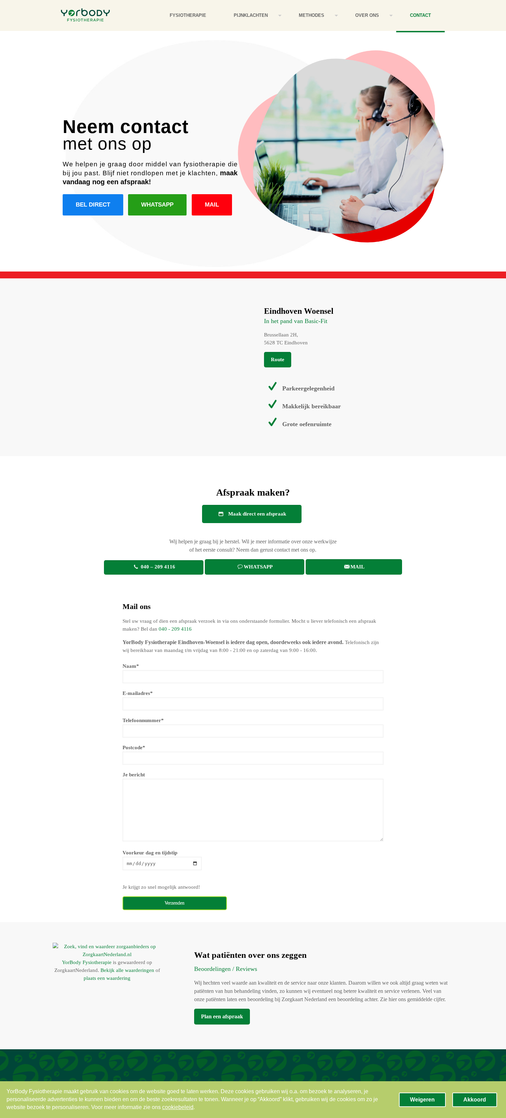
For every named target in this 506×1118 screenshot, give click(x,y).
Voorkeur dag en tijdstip (150, 852)
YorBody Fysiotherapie (87, 962)
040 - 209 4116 (175, 629)
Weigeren (422, 1100)
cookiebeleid (177, 1107)
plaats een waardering (107, 978)
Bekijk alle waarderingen (127, 970)
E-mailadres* (138, 693)
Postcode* (134, 747)
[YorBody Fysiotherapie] (85, 15)
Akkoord (474, 1100)
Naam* (131, 666)
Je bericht (134, 774)
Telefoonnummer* (143, 720)
